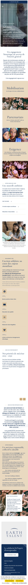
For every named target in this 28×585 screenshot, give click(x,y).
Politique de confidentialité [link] (19, 583)
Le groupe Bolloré (14, 2)
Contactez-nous (11, 555)
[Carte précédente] (21, 399)
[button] (3, 6)
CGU (5, 563)
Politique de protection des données (13, 565)
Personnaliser (6, 583)
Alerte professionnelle (9, 570)
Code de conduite (8, 568)
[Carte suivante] (24, 399)
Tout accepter (10, 581)
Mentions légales (8, 561)
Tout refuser (19, 581)
